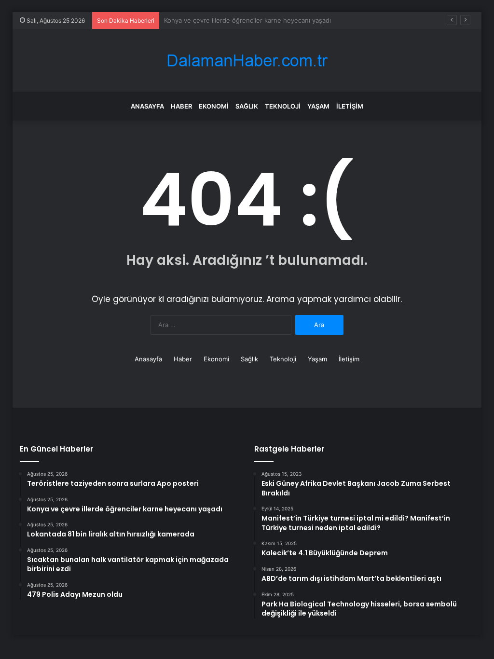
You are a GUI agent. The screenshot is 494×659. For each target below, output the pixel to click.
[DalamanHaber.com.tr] (247, 60)
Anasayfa (147, 106)
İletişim (349, 106)
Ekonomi (214, 106)
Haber (181, 106)
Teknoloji (283, 106)
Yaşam (318, 106)
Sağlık (246, 106)
